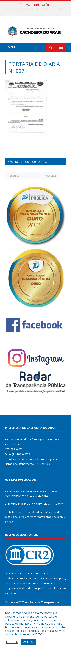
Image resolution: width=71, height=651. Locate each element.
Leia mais (47, 631)
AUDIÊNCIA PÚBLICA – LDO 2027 (34, 9)
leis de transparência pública (40, 588)
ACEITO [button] (28, 642)
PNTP (21, 602)
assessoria (47, 578)
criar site (29, 573)
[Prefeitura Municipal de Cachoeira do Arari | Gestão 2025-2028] (35, 30)
